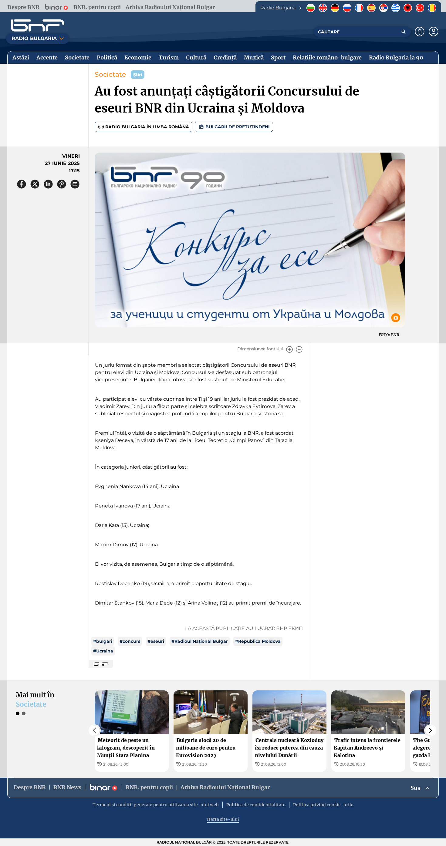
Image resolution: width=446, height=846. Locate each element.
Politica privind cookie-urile (323, 804)
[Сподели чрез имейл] (75, 184)
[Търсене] (403, 31)
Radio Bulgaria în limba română (147, 127)
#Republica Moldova (258, 641)
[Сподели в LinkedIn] (48, 184)
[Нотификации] (419, 31)
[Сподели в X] (35, 184)
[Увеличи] (289, 349)
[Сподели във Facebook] (21, 184)
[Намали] (299, 349)
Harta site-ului (223, 819)
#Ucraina (103, 651)
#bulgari (102, 641)
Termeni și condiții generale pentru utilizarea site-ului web (156, 804)
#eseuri (155, 641)
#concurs (130, 641)
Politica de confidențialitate (256, 804)
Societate (110, 74)
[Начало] (37, 25)
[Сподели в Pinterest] (61, 184)
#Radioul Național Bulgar (199, 641)
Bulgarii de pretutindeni (237, 127)
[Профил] (433, 31)
